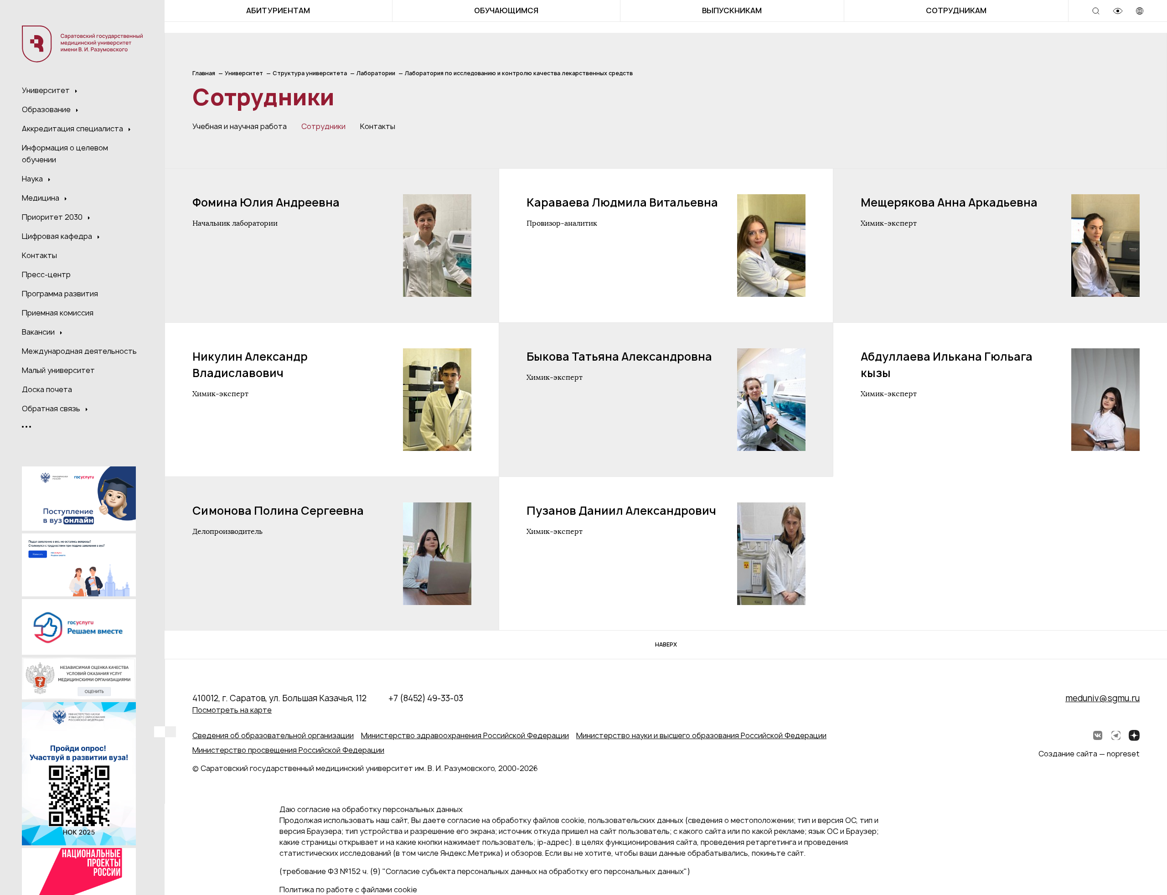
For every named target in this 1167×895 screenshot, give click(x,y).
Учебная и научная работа (239, 126)
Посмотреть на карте (232, 710)
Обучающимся (506, 10)
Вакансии (39, 332)
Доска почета (47, 389)
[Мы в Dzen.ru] (1134, 735)
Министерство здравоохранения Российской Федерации (465, 735)
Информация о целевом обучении (65, 154)
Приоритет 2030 (53, 217)
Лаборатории (375, 73)
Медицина (41, 198)
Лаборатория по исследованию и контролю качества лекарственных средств (519, 73)
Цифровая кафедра (58, 236)
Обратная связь (52, 409)
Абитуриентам (278, 10)
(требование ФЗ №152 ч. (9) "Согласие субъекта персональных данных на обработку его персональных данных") (484, 871)
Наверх (666, 644)
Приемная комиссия (57, 313)
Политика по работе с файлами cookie (348, 890)
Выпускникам (732, 10)
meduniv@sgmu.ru (1102, 698)
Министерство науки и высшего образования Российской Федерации (701, 735)
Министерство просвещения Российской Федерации (288, 750)
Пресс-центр (46, 274)
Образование (47, 109)
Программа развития (60, 294)
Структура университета (310, 73)
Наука (33, 179)
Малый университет (58, 370)
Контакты (39, 255)
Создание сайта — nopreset (1089, 754)
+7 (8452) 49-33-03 (425, 698)
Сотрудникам (956, 10)
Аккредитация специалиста (73, 129)
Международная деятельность (79, 351)
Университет (47, 90)
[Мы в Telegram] (1116, 735)
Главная (203, 73)
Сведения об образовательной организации (273, 735)
